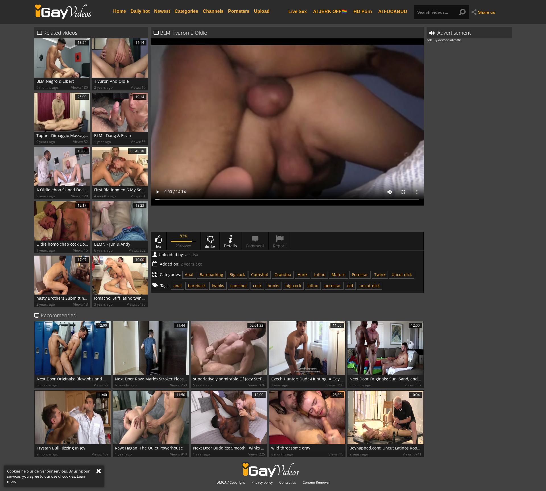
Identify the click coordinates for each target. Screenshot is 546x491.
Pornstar (360, 274)
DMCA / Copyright (230, 482)
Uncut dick (402, 274)
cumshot (238, 285)
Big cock (237, 274)
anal (177, 285)
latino (312, 285)
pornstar (332, 285)
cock (257, 285)
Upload (262, 11)
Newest (162, 11)
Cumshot (259, 274)
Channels (213, 11)
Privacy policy (262, 482)
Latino (319, 274)
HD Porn (362, 11)
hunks (273, 285)
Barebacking (211, 274)
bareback (197, 285)
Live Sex (297, 11)
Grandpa (282, 274)
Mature (339, 274)
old (350, 285)
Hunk (302, 274)
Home (119, 11)
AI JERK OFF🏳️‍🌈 (330, 11)
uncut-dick (369, 285)
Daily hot (140, 11)
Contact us (287, 482)
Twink (379, 274)
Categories (186, 11)
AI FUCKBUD (392, 11)
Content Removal (316, 482)
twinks (218, 285)
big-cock (293, 285)
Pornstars (238, 11)
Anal (189, 274)
